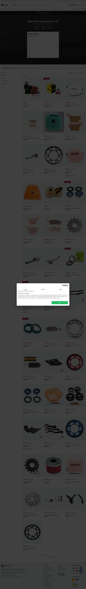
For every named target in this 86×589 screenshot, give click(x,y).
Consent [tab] (25, 289)
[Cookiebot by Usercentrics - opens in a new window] (63, 285)
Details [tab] (43, 289)
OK (59, 302)
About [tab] (60, 289)
